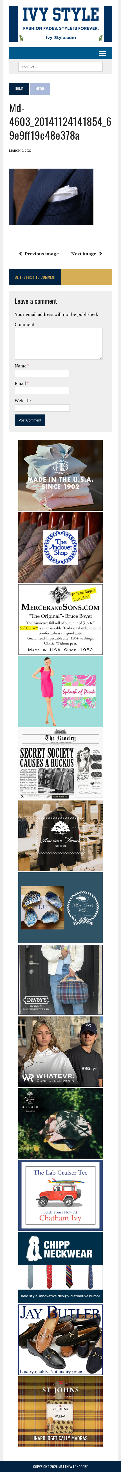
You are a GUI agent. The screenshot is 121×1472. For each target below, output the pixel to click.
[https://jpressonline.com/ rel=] (60, 507)
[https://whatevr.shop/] (60, 1083)
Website (23, 400)
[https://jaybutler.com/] (60, 1371)
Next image (83, 254)
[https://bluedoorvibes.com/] (60, 939)
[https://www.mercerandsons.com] (60, 651)
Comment (25, 324)
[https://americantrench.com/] (60, 867)
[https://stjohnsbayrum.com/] (60, 1443)
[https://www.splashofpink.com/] (60, 723)
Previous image (42, 254)
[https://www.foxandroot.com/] (60, 1155)
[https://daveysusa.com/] (60, 1011)
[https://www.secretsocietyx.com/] (60, 795)
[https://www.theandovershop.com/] (60, 579)
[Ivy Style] (60, 24)
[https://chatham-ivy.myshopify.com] (60, 1227)
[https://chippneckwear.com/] (60, 1299)
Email (21, 383)
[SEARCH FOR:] (60, 66)
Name (21, 366)
